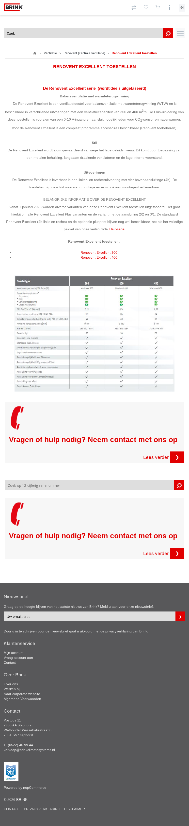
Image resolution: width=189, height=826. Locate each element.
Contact (10, 662)
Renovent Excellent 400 (98, 257)
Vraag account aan (18, 658)
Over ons (11, 684)
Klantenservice (19, 643)
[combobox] (88, 33)
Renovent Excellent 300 (98, 252)
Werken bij (12, 689)
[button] (180, 33)
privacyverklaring (118, 631)
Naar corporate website (22, 694)
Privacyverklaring (42, 809)
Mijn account (13, 653)
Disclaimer (74, 809)
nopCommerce (34, 788)
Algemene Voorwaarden (22, 699)
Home (34, 53)
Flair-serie (117, 229)
